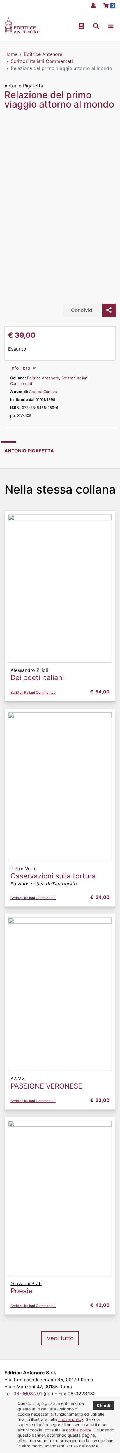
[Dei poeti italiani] (60, 588)
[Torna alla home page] (21, 31)
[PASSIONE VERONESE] (60, 994)
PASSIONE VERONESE (46, 1086)
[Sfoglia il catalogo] (81, 26)
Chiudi (103, 1405)
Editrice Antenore (43, 378)
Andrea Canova (43, 391)
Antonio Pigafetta (23, 86)
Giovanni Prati (26, 1283)
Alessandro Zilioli (29, 670)
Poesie (21, 1291)
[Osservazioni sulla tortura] (60, 786)
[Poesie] (60, 1198)
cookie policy (70, 1419)
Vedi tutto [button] (60, 1338)
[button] (96, 26)
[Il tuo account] (91, 5)
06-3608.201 (27, 1393)
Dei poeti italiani (37, 677)
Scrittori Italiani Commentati (33, 692)
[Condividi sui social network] (109, 310)
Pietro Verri (22, 868)
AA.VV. (17, 1079)
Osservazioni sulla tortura (53, 876)
